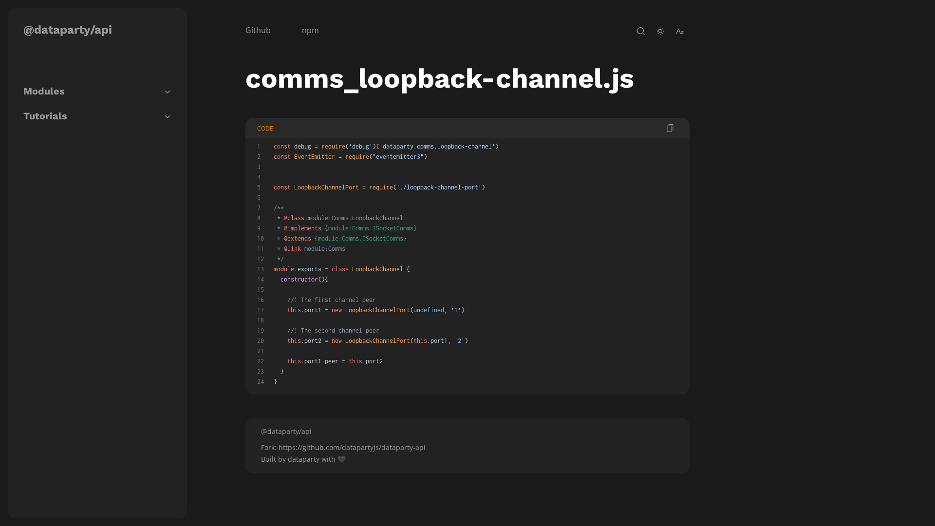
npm (310, 30)
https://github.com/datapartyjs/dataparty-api (352, 447)
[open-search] (641, 31)
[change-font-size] (680, 31)
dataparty (303, 459)
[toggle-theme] (660, 31)
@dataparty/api (67, 30)
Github (258, 30)
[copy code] (670, 128)
